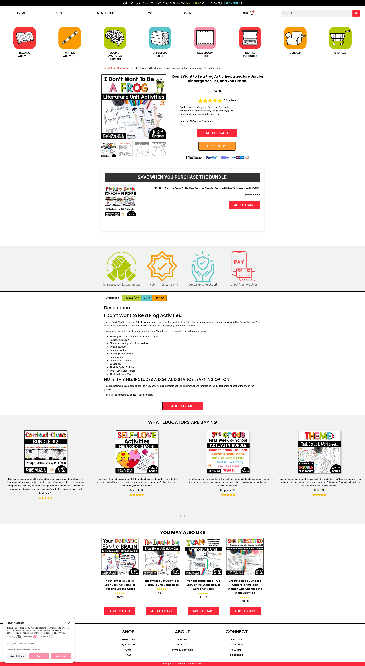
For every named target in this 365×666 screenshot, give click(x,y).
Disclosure (182, 644)
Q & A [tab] (147, 297)
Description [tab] (112, 297)
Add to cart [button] (244, 205)
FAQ (128, 655)
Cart (128, 649)
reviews (230, 100)
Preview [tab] (159, 297)
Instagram (236, 649)
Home (21, 13)
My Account (128, 644)
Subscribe (236, 644)
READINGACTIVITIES (24, 54)
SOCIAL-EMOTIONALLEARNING (115, 56)
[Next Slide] (184, 515)
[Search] (356, 13)
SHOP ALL (340, 53)
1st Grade (213, 107)
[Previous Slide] (180, 515)
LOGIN (187, 13)
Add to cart (217, 133)
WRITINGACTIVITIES (69, 54)
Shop (60, 13)
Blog (148, 13)
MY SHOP (193, 3)
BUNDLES (295, 53)
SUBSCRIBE (232, 3)
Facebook (236, 655)
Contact (236, 639)
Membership (106, 13)
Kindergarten (125, 68)
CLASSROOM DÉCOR (205, 54)
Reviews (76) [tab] (131, 297)
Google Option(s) (220, 110)
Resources (128, 639)
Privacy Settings (182, 650)
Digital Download (202, 110)
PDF (232, 110)
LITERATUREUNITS (160, 54)
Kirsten (182, 639)
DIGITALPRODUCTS (250, 54)
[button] (161, 79)
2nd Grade (224, 107)
